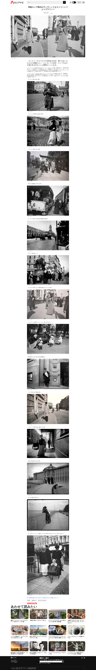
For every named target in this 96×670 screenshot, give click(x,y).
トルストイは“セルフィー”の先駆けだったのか (76, 637)
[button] (62, 2)
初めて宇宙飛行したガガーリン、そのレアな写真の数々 (38, 653)
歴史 (51, 13)
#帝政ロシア (34, 600)
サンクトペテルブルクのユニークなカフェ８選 (57, 653)
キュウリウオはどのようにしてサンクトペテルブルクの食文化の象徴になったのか (57, 638)
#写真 (29, 600)
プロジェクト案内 (13, 660)
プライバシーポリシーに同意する (45, 663)
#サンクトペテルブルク (42, 600)
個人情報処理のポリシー (14, 661)
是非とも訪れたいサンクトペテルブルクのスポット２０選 (38, 637)
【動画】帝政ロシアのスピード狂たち (38, 620)
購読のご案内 (44, 658)
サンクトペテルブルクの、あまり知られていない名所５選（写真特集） (57, 621)
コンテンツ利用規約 (14, 662)
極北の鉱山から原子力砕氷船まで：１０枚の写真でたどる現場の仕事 (19, 653)
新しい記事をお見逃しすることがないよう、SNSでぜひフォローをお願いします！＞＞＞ (43, 597)
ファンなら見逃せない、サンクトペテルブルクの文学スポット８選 (19, 637)
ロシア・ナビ (46, 12)
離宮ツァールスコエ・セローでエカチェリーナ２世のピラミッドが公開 (19, 621)
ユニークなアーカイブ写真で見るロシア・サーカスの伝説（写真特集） (76, 653)
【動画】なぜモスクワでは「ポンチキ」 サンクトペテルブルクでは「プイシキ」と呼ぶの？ (77, 621)
